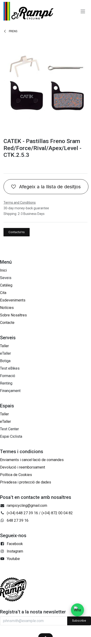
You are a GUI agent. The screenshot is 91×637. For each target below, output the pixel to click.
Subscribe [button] (79, 620)
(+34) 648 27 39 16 (22, 513)
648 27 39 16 (17, 520)
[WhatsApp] (77, 609)
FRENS (12, 31)
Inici (3, 270)
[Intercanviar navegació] (83, 11)
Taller (4, 346)
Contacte (7, 322)
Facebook (15, 544)
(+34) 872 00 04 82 (57, 513)
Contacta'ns (16, 232)
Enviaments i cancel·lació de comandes (32, 460)
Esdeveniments (12, 300)
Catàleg (6, 285)
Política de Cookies (16, 474)
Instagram (15, 551)
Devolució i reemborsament (22, 467)
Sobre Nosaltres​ (13, 315)
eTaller (5, 421)
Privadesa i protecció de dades (25, 482)
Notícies (7, 307)
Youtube (13, 558)
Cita (3, 292)
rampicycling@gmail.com (27, 505)
